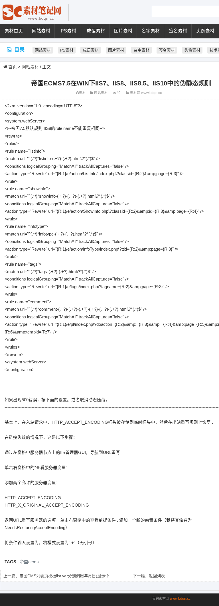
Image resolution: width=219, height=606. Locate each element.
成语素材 (96, 30)
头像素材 (205, 30)
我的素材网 (160, 599)
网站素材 (41, 30)
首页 (12, 66)
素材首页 (14, 30)
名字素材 (150, 30)
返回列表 (157, 576)
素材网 (135, 93)
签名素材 (178, 30)
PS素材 (68, 30)
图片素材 (123, 30)
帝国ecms (29, 562)
